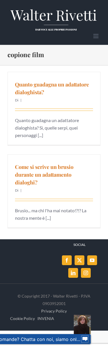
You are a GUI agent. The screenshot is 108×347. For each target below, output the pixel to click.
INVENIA (45, 318)
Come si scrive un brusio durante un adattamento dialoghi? (44, 174)
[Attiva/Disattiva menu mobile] (96, 36)
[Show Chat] (85, 339)
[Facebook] (67, 260)
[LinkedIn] (73, 273)
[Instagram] (86, 273)
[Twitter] (79, 260)
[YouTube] (92, 260)
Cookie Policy (22, 318)
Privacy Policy (54, 311)
